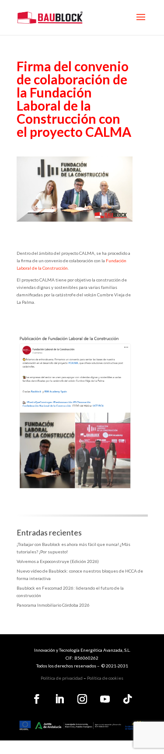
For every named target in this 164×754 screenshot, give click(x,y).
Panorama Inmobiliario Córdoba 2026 (53, 605)
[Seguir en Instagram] (82, 699)
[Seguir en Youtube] (105, 699)
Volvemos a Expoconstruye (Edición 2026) (58, 561)
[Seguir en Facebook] (36, 699)
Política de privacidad (62, 678)
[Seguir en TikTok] (127, 699)
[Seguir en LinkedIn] (59, 699)
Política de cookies (105, 678)
